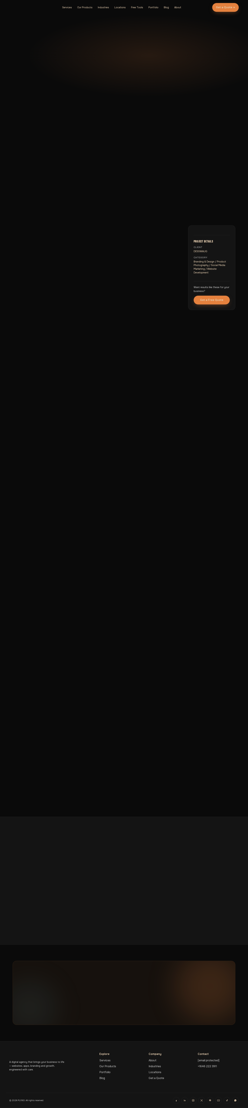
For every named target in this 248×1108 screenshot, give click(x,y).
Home (16, 48)
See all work (149, 1013)
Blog (166, 7)
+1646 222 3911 (207, 1066)
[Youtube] (218, 1100)
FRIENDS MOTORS (30, 919)
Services (67, 7)
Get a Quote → (225, 7)
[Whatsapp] (235, 1100)
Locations (120, 7)
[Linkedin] (184, 1100)
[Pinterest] (210, 1100)
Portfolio (153, 7)
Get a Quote (156, 1078)
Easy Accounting (182, 919)
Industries (103, 7)
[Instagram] (193, 1100)
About (177, 7)
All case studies (27, 100)
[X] (201, 1100)
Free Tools (137, 7)
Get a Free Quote (211, 300)
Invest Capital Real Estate (113, 919)
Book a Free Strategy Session (111, 1013)
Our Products (84, 7)
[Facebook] (176, 1100)
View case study (27, 925)
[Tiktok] (227, 1100)
